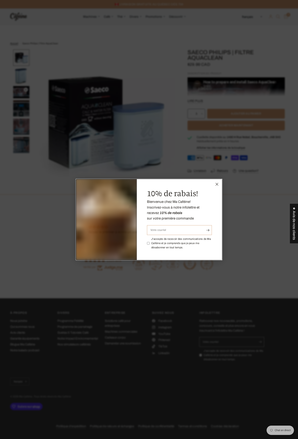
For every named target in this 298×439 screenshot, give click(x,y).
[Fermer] (217, 184)
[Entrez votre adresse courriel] (208, 230)
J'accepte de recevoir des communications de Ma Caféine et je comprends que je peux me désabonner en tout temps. (181, 243)
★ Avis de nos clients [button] (294, 223)
